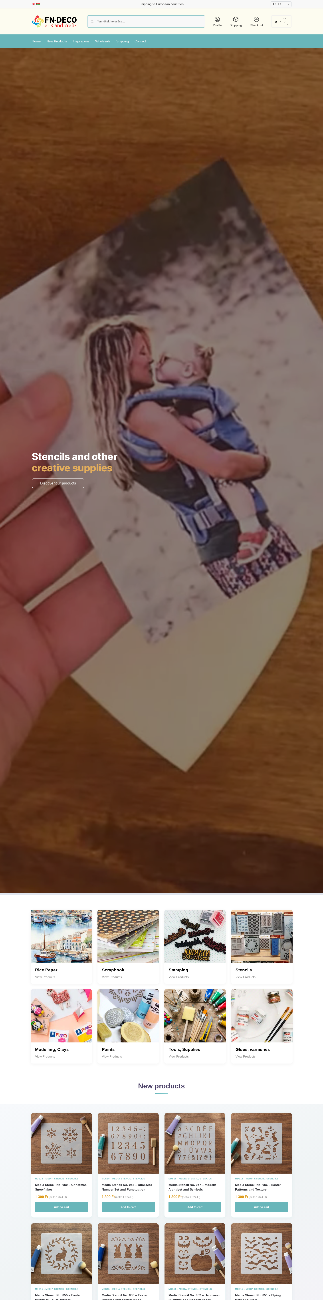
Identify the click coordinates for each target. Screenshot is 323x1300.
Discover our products (58, 483)
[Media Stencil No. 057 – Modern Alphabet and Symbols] (195, 1143)
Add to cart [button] (61, 1207)
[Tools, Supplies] (195, 1020)
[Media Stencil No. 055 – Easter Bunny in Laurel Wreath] (61, 1253)
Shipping (236, 25)
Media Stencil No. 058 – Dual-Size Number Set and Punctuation (127, 1187)
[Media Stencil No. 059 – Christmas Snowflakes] (61, 1143)
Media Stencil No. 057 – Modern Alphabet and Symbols (192, 1187)
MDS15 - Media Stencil (50, 1178)
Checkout (256, 25)
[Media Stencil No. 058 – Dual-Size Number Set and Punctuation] (128, 1143)
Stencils (72, 1178)
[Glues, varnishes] (262, 1020)
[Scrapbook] (128, 940)
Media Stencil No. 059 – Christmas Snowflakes (61, 1187)
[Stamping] (195, 940)
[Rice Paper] (61, 940)
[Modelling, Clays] (61, 1020)
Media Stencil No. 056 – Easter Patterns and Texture (258, 1187)
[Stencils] (262, 940)
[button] (281, 21)
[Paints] (128, 1020)
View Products (45, 977)
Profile (217, 25)
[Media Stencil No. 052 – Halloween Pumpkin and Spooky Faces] (195, 1253)
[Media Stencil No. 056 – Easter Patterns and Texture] (261, 1143)
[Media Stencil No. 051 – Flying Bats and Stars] (261, 1253)
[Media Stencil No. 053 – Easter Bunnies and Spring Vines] (128, 1253)
